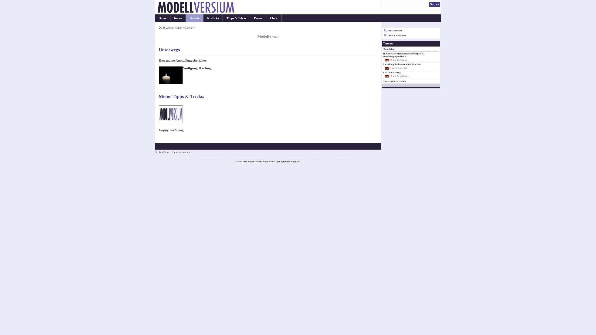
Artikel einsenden (397, 35)
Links (298, 162)
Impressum (288, 162)
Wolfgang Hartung (197, 68)
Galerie (195, 18)
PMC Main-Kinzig (392, 72)
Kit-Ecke (213, 18)
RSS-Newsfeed (395, 30)
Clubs (274, 18)
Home (162, 18)
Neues (178, 18)
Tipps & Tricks (236, 18)
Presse (258, 18)
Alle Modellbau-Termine (394, 81)
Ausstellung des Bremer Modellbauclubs (402, 64)
